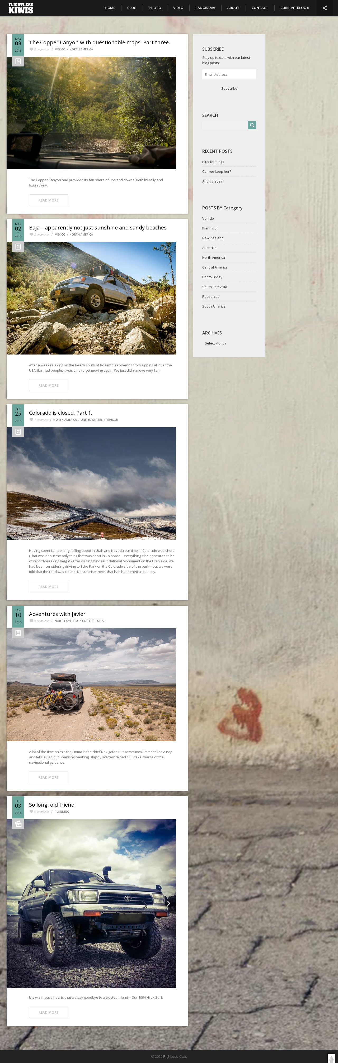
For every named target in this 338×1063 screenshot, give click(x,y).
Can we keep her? (216, 171)
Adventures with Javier (57, 613)
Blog (132, 7)
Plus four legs (213, 161)
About (233, 7)
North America (81, 49)
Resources (210, 296)
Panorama (205, 7)
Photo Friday (212, 277)
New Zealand (213, 238)
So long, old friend (51, 804)
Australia (209, 247)
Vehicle (112, 420)
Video (178, 7)
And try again (212, 181)
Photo (155, 7)
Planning (62, 811)
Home (110, 7)
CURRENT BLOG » (294, 7)
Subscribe (229, 88)
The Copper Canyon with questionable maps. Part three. (99, 42)
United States (91, 420)
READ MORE (48, 200)
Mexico (60, 49)
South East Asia (214, 286)
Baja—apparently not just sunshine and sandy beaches (98, 227)
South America (214, 306)
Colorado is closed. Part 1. (60, 412)
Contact (260, 7)
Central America (215, 267)
